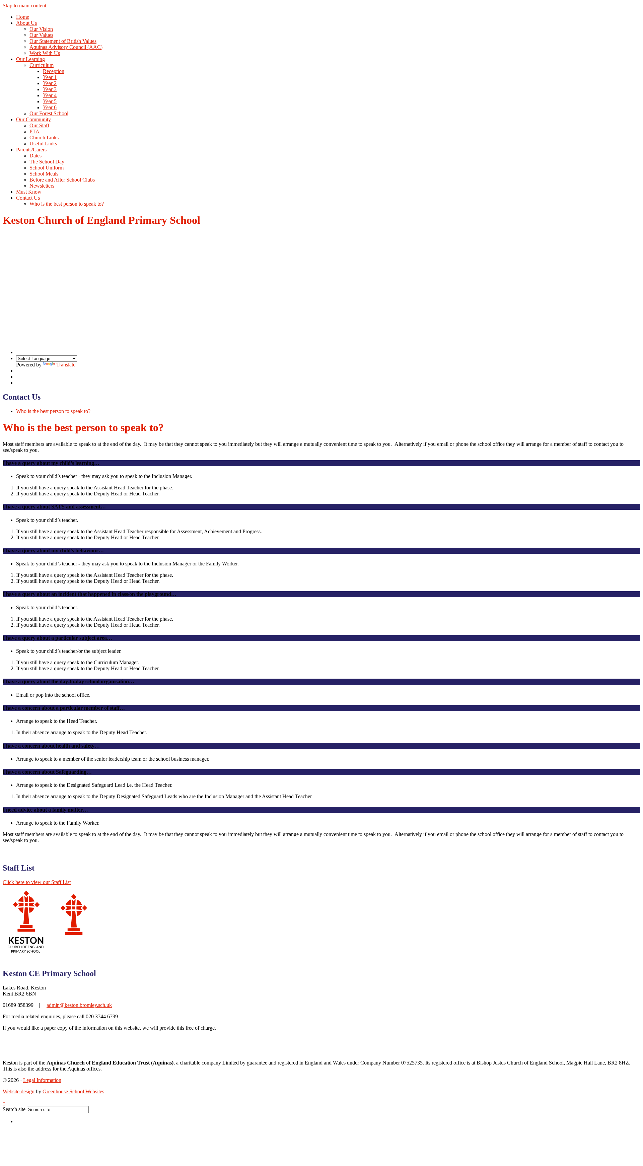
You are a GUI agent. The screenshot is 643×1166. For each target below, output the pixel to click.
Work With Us (44, 53)
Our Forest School (48, 113)
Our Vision (41, 29)
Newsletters (41, 186)
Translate (65, 364)
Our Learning (30, 59)
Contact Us (28, 198)
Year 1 (50, 77)
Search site (14, 1109)
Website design (18, 1091)
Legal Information (42, 1080)
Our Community (33, 119)
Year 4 (50, 95)
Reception (53, 71)
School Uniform (46, 167)
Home (22, 17)
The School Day (46, 161)
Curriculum (41, 65)
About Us (26, 23)
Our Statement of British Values (62, 41)
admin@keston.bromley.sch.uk (79, 1005)
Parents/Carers (31, 149)
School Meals (43, 174)
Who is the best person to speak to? (66, 204)
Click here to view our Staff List (37, 882)
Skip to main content (24, 5)
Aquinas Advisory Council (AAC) (65, 47)
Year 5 (50, 101)
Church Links (44, 137)
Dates (35, 155)
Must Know (29, 192)
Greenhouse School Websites (73, 1091)
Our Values (41, 35)
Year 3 (50, 89)
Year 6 (50, 107)
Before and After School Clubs (62, 180)
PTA (34, 131)
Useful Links (43, 143)
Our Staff (39, 125)
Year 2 (50, 83)
